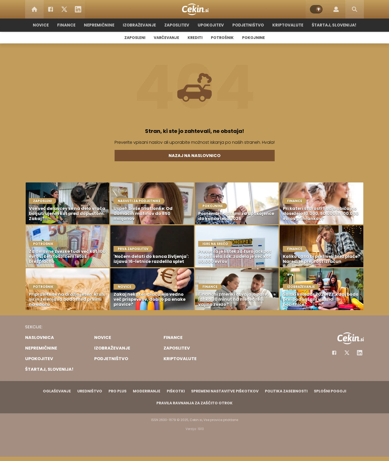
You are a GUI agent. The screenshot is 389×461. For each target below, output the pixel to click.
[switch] (316, 9)
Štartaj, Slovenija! (334, 25)
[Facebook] (50, 9)
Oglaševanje (57, 391)
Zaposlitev (176, 25)
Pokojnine (253, 37)
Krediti (195, 37)
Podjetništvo (248, 25)
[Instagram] (359, 352)
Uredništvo (89, 391)
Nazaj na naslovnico (194, 156)
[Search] (354, 9)
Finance (66, 25)
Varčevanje (166, 37)
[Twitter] (64, 9)
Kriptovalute (287, 25)
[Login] (336, 9)
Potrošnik (222, 37)
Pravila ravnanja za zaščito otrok (194, 403)
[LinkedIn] (78, 9)
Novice (41, 25)
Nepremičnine (99, 25)
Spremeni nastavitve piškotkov (225, 391)
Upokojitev (211, 25)
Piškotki (176, 391)
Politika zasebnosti (286, 391)
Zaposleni (134, 37)
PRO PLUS (117, 391)
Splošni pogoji (330, 391)
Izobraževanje (139, 25)
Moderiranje (146, 391)
